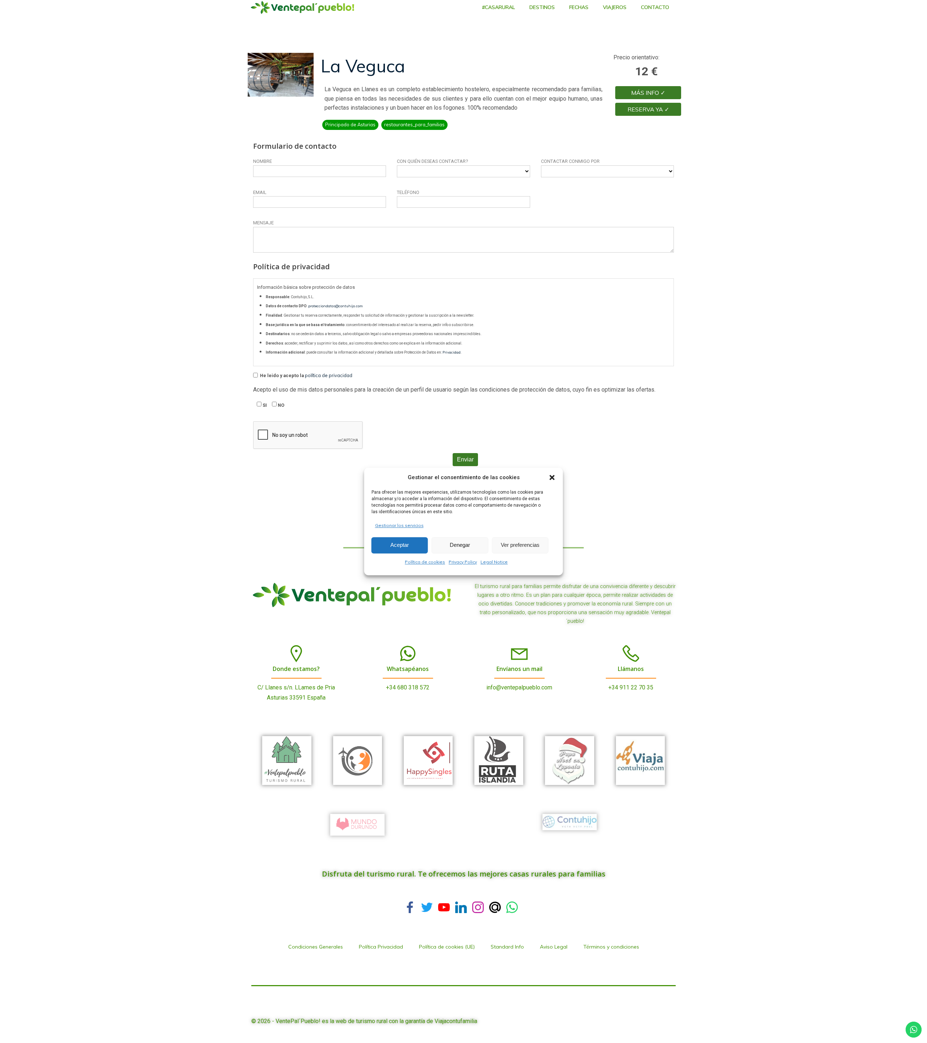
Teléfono (408, 192)
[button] (552, 477)
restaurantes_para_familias (414, 124)
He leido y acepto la (305, 375)
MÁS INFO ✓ (648, 92)
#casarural (498, 7)
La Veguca (363, 66)
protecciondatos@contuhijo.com (335, 306)
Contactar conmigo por (570, 161)
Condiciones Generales (315, 946)
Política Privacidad (381, 946)
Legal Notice (494, 562)
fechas (578, 7)
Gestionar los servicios (399, 525)
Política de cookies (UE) (447, 946)
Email (260, 192)
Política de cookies (425, 562)
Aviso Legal (553, 946)
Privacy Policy (463, 562)
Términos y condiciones (611, 946)
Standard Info (507, 946)
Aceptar (399, 545)
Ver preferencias (520, 545)
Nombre (262, 161)
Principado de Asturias (350, 124)
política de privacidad (328, 375)
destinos (542, 7)
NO (280, 405)
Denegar (460, 545)
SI (264, 405)
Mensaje (263, 222)
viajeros (614, 7)
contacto (655, 7)
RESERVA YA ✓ (648, 109)
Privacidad (451, 352)
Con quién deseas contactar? (432, 161)
